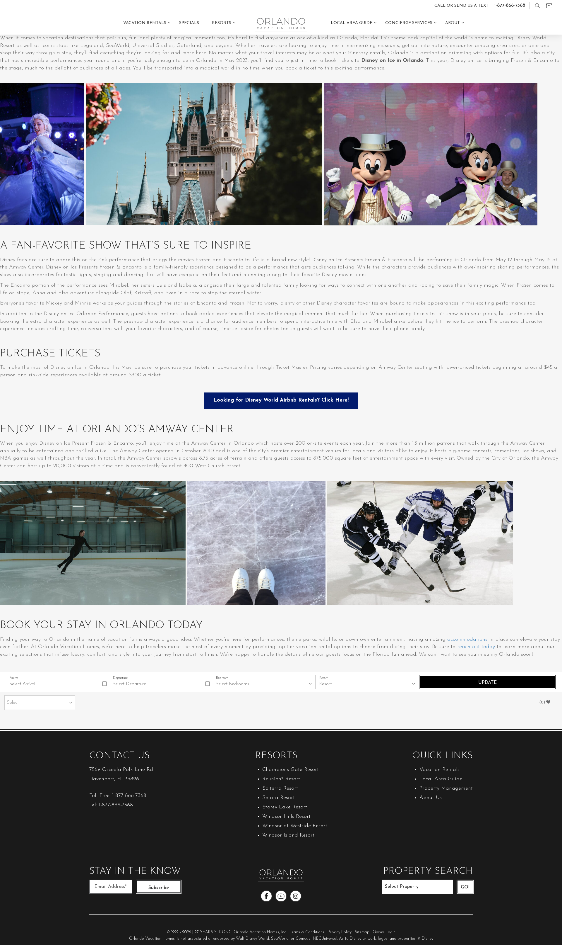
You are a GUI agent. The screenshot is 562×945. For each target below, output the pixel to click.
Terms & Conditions (306, 932)
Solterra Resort (280, 788)
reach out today (476, 647)
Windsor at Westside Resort (294, 826)
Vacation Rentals (144, 23)
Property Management (446, 788)
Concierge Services (408, 23)
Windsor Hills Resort (286, 816)
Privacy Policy (340, 932)
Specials (189, 23)
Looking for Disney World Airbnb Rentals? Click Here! (281, 400)
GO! (465, 887)
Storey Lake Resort (284, 807)
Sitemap (362, 932)
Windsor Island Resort (288, 835)
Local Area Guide (351, 23)
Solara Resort (278, 797)
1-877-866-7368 (129, 795)
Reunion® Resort (281, 779)
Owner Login (384, 932)
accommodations (467, 639)
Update (487, 682)
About (452, 23)
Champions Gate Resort (290, 769)
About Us (430, 797)
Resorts (221, 23)
